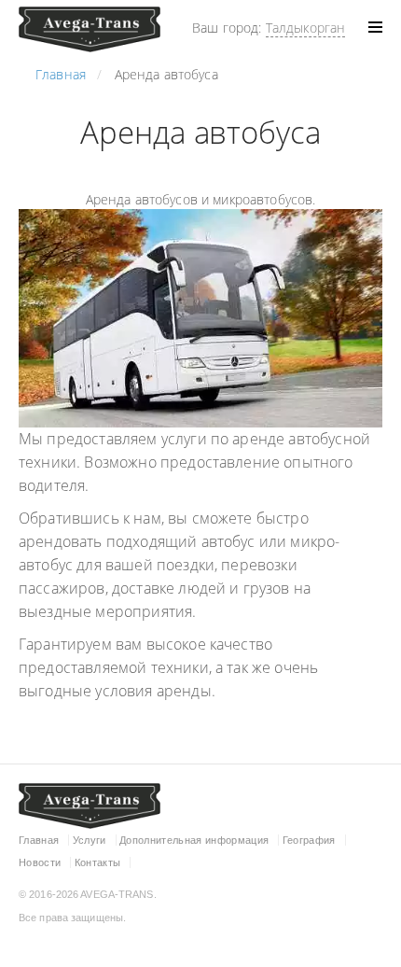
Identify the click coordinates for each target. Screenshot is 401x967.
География (309, 840)
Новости (40, 862)
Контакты (98, 862)
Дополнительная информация (194, 840)
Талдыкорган (306, 27)
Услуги (89, 840)
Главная (39, 840)
